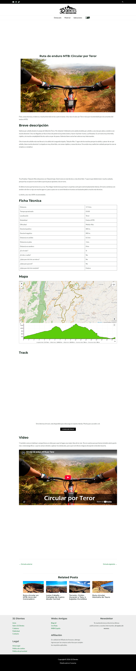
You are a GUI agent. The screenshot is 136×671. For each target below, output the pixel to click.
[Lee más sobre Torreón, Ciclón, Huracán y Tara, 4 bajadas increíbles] (79, 587)
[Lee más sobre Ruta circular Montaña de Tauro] (102, 587)
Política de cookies (18, 648)
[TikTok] (19, 2)
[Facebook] (13, 2)
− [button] (21, 286)
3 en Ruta (54, 626)
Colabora (15, 628)
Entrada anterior (25, 564)
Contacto (15, 634)
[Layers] (114, 284)
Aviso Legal (16, 646)
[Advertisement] (68, 34)
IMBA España (55, 628)
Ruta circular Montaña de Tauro (101, 596)
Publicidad (16, 631)
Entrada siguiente (110, 564)
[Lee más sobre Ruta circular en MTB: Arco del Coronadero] (33, 587)
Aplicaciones (78, 18)
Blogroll (53, 623)
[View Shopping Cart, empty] (87, 18)
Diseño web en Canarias (68, 663)
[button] (123, 2)
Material (67, 18)
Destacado (57, 18)
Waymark (100, 322)
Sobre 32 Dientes (18, 626)
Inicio (14, 623)
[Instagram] (16, 2)
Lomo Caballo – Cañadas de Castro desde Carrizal (55, 597)
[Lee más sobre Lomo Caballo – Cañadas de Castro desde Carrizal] (56, 587)
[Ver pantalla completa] (21, 290)
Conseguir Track (68, 429)
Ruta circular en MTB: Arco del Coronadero (31, 597)
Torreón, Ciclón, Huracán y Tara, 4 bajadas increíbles (78, 597)
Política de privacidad (19, 651)
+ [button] (21, 283)
